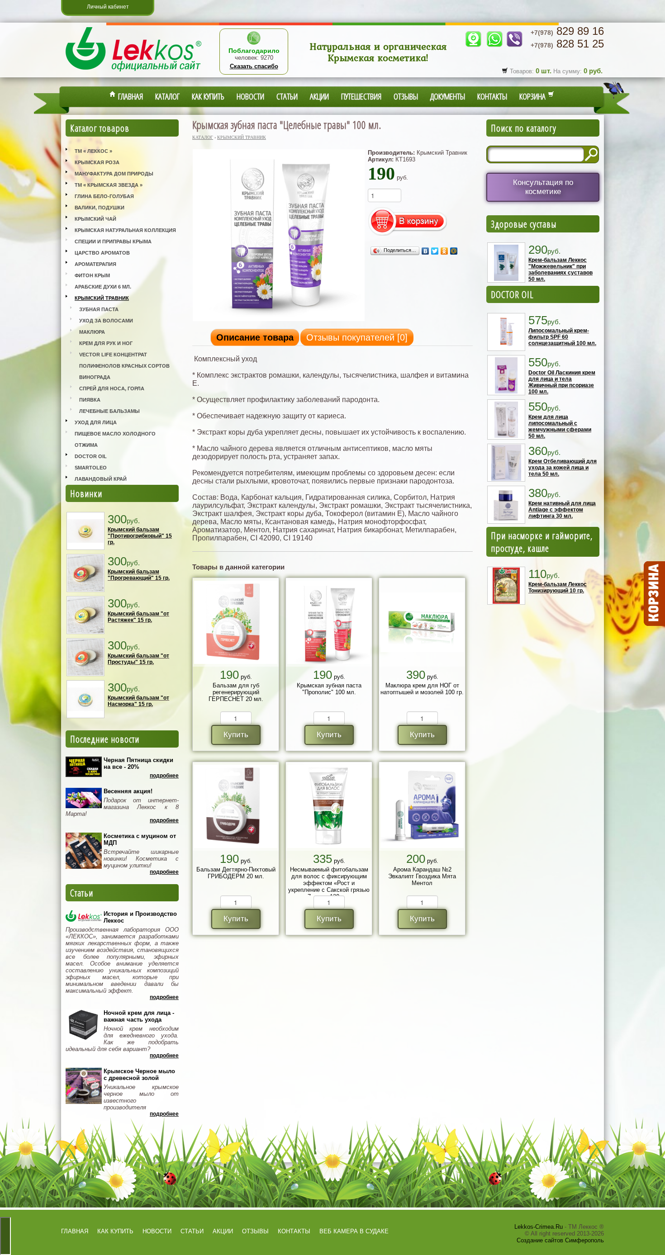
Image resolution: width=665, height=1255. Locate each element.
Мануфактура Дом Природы (114, 173)
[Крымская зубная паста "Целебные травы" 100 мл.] (279, 320)
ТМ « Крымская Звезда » (108, 185)
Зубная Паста (99, 309)
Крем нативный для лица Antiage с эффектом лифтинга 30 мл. (562, 509)
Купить (235, 734)
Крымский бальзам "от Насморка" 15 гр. (138, 701)
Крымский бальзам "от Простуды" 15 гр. (138, 659)
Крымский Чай (95, 219)
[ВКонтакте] (425, 251)
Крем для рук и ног (106, 343)
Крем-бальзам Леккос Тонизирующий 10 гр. (557, 587)
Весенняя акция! (128, 791)
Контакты (492, 96)
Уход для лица (96, 422)
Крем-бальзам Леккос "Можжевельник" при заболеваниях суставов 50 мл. (560, 269)
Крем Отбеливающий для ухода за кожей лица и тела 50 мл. (562, 467)
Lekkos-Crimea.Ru (538, 1226)
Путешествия (361, 96)
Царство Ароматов (102, 253)
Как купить (208, 96)
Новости (250, 96)
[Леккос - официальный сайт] (133, 72)
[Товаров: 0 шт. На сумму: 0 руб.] (653, 594)
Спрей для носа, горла (111, 388)
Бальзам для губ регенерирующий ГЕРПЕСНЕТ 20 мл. (236, 692)
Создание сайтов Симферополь (560, 1240)
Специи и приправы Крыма (113, 241)
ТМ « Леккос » (93, 151)
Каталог (167, 96)
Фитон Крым (92, 275)
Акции (319, 96)
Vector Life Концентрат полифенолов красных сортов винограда (124, 366)
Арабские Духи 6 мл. (103, 286)
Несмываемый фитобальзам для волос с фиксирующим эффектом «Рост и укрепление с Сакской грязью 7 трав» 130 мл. (329, 883)
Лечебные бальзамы (109, 411)
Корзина (533, 96)
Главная (129, 96)
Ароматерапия (95, 264)
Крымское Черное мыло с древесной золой (139, 1074)
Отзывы (406, 96)
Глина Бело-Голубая (104, 196)
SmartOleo (91, 467)
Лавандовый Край (101, 479)
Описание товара (255, 337)
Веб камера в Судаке (354, 1231)
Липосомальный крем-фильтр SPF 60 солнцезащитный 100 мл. (562, 336)
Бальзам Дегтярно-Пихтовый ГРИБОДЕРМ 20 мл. (236, 873)
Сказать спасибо (254, 66)
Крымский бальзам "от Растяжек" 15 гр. (138, 617)
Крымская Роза (97, 162)
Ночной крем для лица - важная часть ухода (139, 1016)
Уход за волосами (106, 320)
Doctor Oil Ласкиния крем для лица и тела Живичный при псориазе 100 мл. (561, 382)
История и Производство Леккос (140, 917)
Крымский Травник (102, 298)
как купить (115, 1231)
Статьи (287, 96)
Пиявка (89, 400)
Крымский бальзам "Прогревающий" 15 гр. (139, 574)
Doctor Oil (91, 456)
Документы (447, 96)
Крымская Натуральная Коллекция (125, 230)
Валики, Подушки (99, 207)
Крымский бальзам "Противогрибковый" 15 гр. (140, 535)
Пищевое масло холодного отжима (115, 439)
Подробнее (164, 775)
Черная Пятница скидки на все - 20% (138, 763)
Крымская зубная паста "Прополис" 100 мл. (329, 689)
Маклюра (92, 332)
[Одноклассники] (444, 251)
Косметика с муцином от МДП (140, 839)
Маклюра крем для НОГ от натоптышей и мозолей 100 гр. (422, 689)
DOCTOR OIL (512, 294)
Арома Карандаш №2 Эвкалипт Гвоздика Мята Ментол (422, 876)
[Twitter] (435, 251)
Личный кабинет (108, 7)
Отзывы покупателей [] (357, 337)
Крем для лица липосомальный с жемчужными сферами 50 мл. (559, 426)
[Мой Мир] (454, 251)
